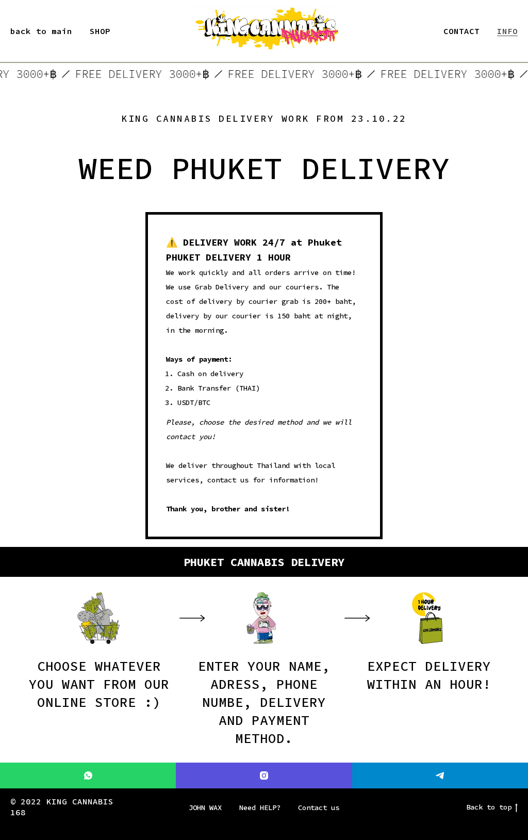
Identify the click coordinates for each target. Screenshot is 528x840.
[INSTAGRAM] (264, 775)
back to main (41, 31)
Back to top (489, 807)
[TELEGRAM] (440, 775)
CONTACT (461, 31)
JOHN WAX (205, 807)
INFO (507, 31)
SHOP (100, 31)
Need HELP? (259, 807)
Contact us (318, 807)
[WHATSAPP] (88, 775)
